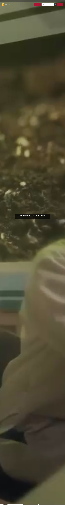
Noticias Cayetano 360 (48, 4)
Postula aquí (37, 4)
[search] (59, 4)
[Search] (59, 4)
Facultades (17, 0)
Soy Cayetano (4, 0)
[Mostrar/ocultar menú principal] (61, 4)
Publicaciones (23, 0)
